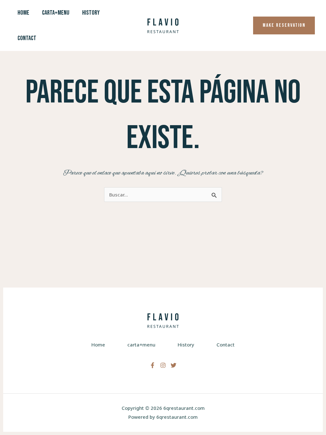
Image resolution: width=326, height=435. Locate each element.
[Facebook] (152, 365)
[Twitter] (173, 365)
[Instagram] (163, 365)
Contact (27, 38)
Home (23, 13)
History (91, 13)
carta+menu (55, 13)
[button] (284, 25)
